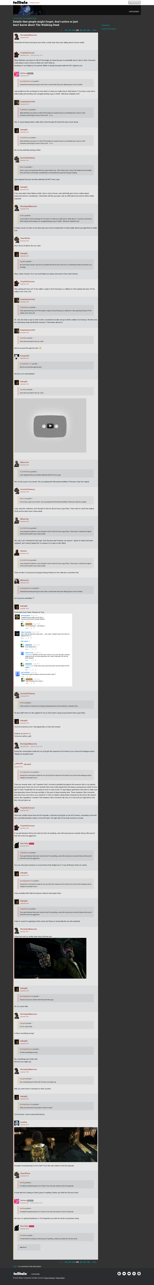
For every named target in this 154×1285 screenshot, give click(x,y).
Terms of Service (49, 1278)
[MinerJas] (16, 464)
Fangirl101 (24, 356)
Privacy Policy (60, 1278)
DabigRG (24, 130)
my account (134, 2)
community (34, 2)
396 (81, 30)
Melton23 (24, 580)
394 (73, 30)
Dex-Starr (24, 843)
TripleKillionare (27, 53)
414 (94, 30)
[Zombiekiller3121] (16, 102)
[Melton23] (16, 581)
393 (69, 30)
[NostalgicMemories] (16, 36)
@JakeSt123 (26, 734)
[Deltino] (16, 74)
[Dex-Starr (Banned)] (16, 845)
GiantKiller (25, 238)
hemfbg (23, 1122)
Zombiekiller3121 (27, 102)
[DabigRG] (16, 130)
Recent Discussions (108, 29)
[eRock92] (18, 764)
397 (84, 30)
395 (77, 30)
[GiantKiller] (16, 240)
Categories (134, 12)
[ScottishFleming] (16, 159)
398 (88, 30)
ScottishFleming (27, 158)
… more (50, 115)
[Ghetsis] (16, 552)
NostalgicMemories (28, 35)
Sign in (15, 1266)
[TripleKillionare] (16, 54)
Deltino (23, 73)
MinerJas (23, 167)
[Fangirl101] (16, 356)
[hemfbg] (16, 1123)
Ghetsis (23, 551)
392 (66, 30)
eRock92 (27, 764)
